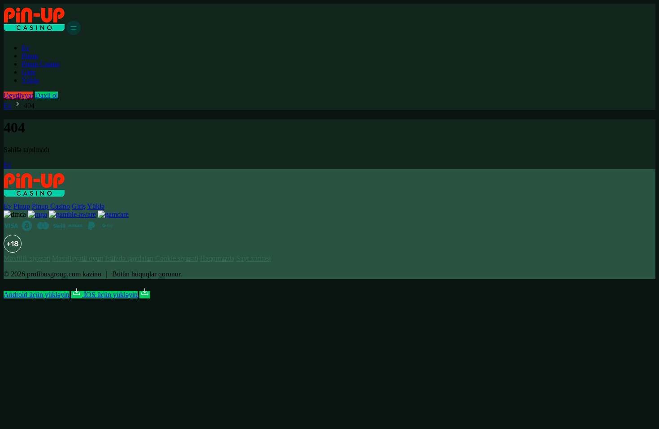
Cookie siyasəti (176, 258)
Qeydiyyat (18, 95)
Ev (26, 48)
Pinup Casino (41, 64)
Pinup (30, 56)
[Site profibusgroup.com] (34, 32)
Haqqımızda (217, 258)
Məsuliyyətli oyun (77, 258)
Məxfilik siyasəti (27, 258)
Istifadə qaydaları (129, 258)
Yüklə (30, 80)
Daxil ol (46, 95)
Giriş (28, 72)
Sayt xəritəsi (253, 258)
